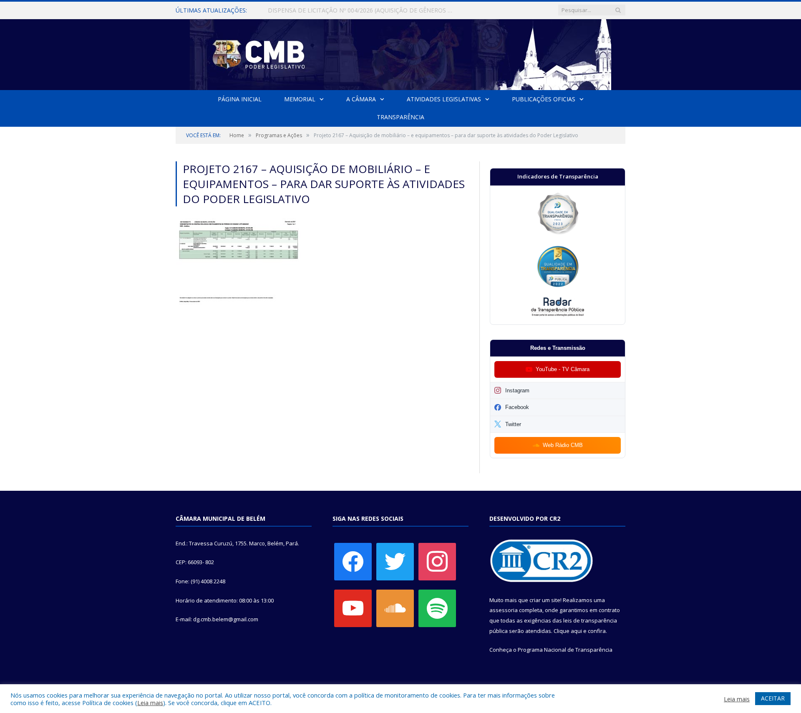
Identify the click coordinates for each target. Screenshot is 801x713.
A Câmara (361, 99)
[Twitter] (395, 561)
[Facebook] (353, 561)
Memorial (299, 99)
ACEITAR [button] (773, 698)
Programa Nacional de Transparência (565, 649)
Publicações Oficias (543, 99)
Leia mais (150, 702)
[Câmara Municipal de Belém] (400, 52)
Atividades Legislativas (444, 99)
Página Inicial (240, 99)
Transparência (400, 117)
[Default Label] (353, 607)
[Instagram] (437, 561)
